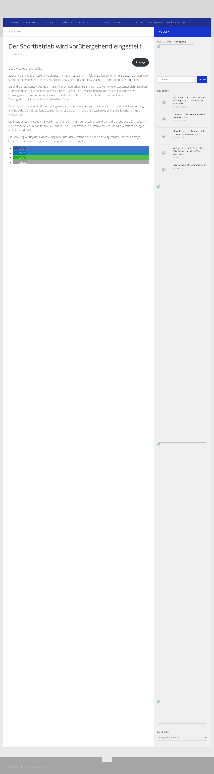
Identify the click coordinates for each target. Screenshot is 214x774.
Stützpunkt (139, 22)
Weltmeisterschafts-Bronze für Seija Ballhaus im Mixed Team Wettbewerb (188, 151)
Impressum (120, 22)
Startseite (13, 22)
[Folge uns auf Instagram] (204, 31)
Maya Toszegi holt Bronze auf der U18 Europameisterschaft (189, 133)
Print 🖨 (140, 62)
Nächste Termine (176, 22)
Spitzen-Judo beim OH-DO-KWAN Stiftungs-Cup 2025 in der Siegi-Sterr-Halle (189, 100)
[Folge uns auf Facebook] (198, 31)
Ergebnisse (66, 22)
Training (49, 22)
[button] (19, 148)
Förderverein (156, 22)
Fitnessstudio (86, 22)
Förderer (105, 22)
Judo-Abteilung (30, 22)
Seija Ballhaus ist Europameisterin (189, 164)
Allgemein (15, 31)
